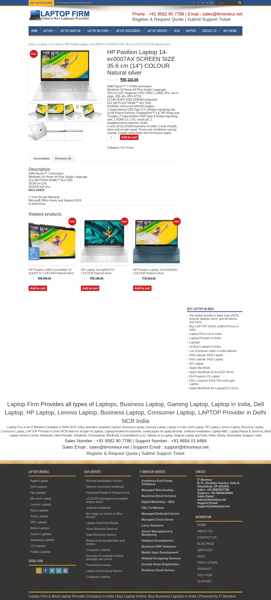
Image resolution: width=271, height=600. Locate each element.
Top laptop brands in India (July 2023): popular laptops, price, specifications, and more (214, 319)
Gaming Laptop (187, 404)
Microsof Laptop (40, 498)
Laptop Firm (23, 404)
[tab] (42, 158)
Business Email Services (159, 496)
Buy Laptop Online (131, 596)
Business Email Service (158, 570)
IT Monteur (227, 596)
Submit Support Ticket (208, 19)
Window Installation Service (104, 480)
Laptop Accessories (128, 31)
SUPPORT (204, 581)
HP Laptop (196, 363)
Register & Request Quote (158, 19)
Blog (177, 31)
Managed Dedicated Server (160, 513)
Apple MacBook (199, 367)
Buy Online (230, 31)
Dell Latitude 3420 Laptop (206, 359)
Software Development (157, 540)
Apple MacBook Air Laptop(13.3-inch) (213, 388)
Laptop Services (157, 31)
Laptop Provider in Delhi (205, 338)
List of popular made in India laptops (74, 2)
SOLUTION (204, 575)
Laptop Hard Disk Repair (102, 522)
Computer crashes (98, 549)
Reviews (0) (63, 158)
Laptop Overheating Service (104, 570)
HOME (201, 525)
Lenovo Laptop (77, 412)
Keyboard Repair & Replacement (107, 492)
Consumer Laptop (171, 412)
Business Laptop (142, 404)
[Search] (239, 3)
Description (42, 158)
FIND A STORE (207, 562)
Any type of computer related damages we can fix (104, 557)
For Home (56, 44)
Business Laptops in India (175, 596)
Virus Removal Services (102, 528)
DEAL (201, 556)
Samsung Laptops (42, 539)
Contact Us (209, 31)
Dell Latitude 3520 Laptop (206, 355)
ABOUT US (205, 531)
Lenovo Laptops (40, 504)
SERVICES (205, 550)
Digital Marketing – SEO (158, 501)
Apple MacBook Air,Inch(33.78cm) (211, 372)
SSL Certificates (153, 507)
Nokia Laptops (39, 528)
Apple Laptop (39, 480)
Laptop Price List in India (205, 333)
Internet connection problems (105, 486)
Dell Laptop (195, 427)
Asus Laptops (39, 510)
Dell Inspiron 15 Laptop (204, 376)
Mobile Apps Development (160, 552)
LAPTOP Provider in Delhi (43, 431)
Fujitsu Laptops (40, 551)
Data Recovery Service (101, 534)
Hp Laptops (38, 492)
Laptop (43, 44)
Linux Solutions (153, 525)
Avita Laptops (39, 516)
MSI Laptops (38, 522)
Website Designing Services (161, 558)
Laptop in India (230, 404)
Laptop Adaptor (70, 31)
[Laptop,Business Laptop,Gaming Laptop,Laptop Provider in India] (59, 20)
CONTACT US (207, 537)
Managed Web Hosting (157, 490)
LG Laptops (38, 545)
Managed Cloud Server (158, 519)
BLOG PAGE (205, 543)
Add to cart (129, 137)
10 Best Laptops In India (205, 346)
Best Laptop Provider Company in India (83, 596)
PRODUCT (204, 568)
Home (34, 31)
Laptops (48, 31)
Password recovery (98, 565)
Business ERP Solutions (159, 546)
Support (191, 31)
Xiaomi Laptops (40, 534)
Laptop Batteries (98, 31)
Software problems (98, 507)
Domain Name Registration (160, 564)
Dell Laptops (38, 486)
